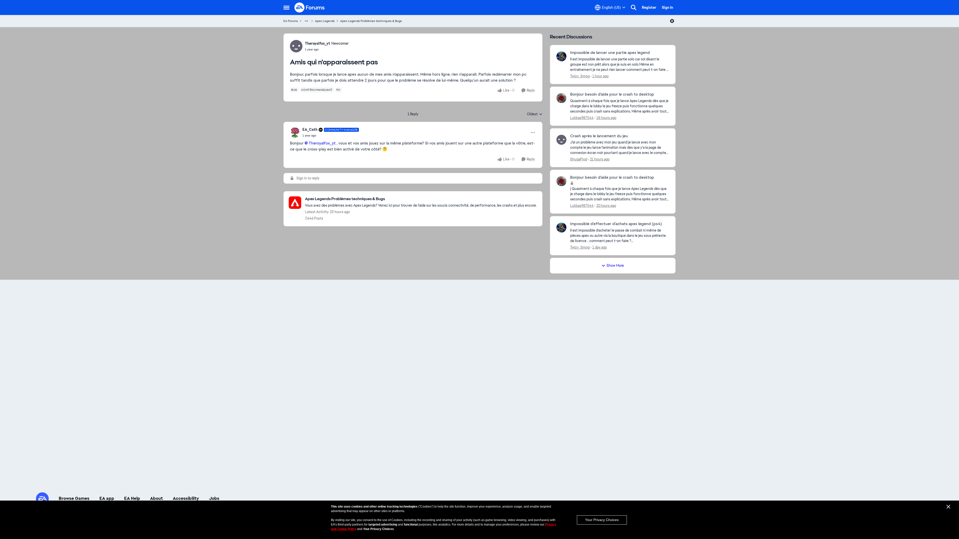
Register (649, 7)
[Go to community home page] (309, 7)
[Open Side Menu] (286, 7)
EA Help (132, 498)
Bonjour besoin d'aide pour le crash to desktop (612, 94)
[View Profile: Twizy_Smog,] (561, 56)
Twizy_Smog (580, 76)
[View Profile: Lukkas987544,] (561, 98)
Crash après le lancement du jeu (599, 136)
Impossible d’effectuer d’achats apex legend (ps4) (616, 223)
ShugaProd (578, 159)
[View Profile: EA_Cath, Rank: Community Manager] (295, 132)
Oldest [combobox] (534, 114)
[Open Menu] (672, 20)
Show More (615, 265)
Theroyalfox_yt (317, 43)
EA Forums (290, 21)
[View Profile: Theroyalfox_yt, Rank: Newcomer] (296, 46)
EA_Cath (309, 129)
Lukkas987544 (582, 118)
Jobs (214, 498)
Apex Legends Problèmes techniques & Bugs (371, 21)
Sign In (667, 7)
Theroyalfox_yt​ (322, 143)
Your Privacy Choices (602, 520)
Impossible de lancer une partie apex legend (610, 52)
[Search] (634, 7)
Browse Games (74, 498)
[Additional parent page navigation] (306, 20)
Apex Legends (325, 21)
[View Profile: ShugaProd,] (561, 140)
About (156, 498)
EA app (106, 498)
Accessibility (186, 498)
